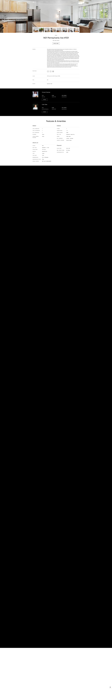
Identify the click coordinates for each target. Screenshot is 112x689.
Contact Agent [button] (56, 43)
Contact (44, 99)
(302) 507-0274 (54, 96)
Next (110, 16)
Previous (1, 16)
